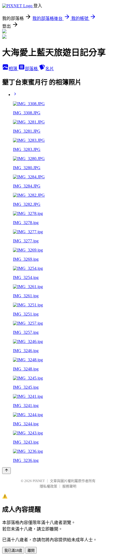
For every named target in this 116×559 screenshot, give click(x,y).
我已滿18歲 (13, 551)
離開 (31, 551)
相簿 (13, 68)
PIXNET (39, 481)
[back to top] (6, 470)
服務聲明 (69, 486)
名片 (49, 68)
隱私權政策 (48, 486)
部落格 (32, 68)
